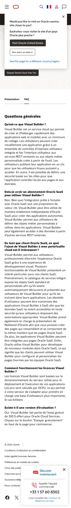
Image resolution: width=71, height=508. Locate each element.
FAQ (26, 99)
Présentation (12, 99)
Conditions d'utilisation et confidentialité (25, 450)
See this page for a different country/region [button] (34, 61)
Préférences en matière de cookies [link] (22, 462)
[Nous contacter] (64, 7)
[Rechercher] (41, 7)
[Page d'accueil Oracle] (16, 7)
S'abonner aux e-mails (16, 473)
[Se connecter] (56, 7)
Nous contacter (12, 485)
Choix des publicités (15, 467)
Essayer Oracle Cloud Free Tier (21, 72)
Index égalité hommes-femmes (20, 456)
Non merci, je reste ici (22, 52)
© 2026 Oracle (12, 444)
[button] (7, 7)
